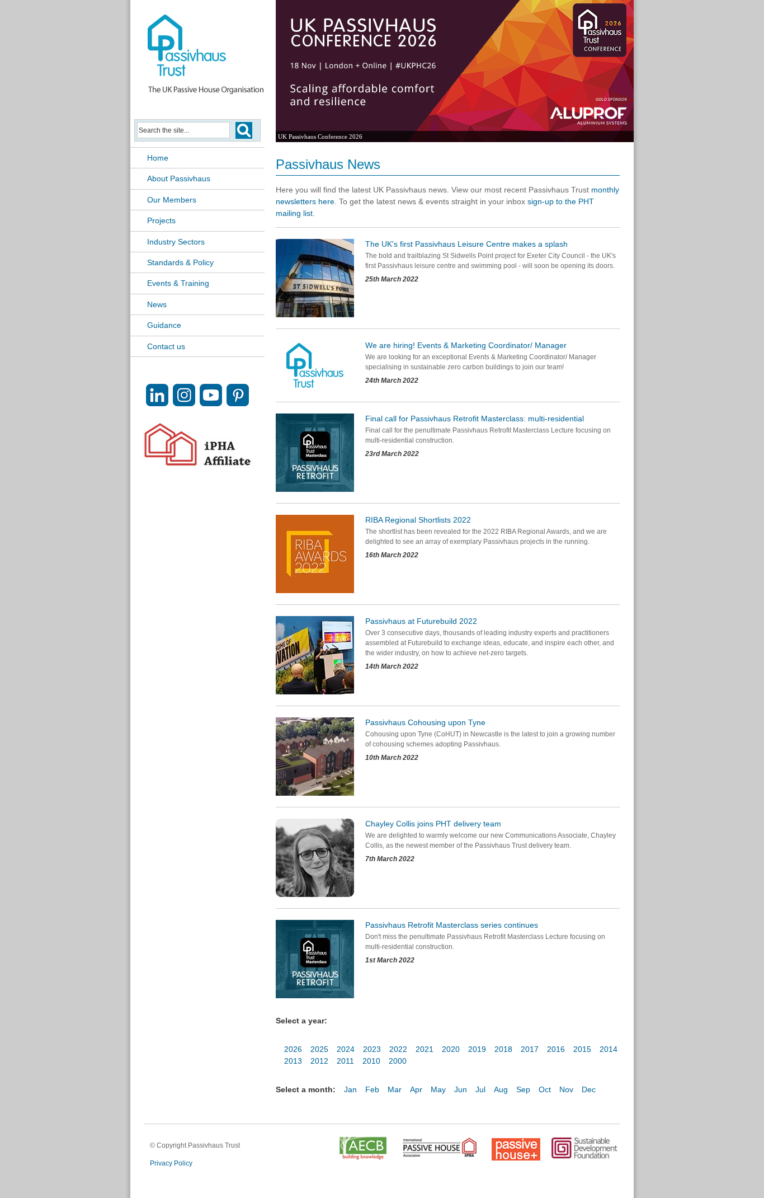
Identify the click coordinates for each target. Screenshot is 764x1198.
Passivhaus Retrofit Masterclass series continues (451, 924)
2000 (398, 1060)
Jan (350, 1089)
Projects (161, 220)
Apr (416, 1089)
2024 (346, 1049)
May (438, 1089)
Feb (372, 1089)
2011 (345, 1060)
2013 (293, 1060)
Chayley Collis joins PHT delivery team (433, 823)
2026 (293, 1049)
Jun (460, 1089)
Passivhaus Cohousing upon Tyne (425, 722)
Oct (545, 1089)
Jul (480, 1089)
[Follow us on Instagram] (184, 403)
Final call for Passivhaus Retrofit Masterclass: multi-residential (474, 418)
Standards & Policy (180, 262)
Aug (501, 1089)
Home (157, 157)
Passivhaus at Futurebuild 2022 (421, 621)
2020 (451, 1049)
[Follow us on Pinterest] (238, 403)
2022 (398, 1049)
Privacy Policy (171, 1163)
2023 (372, 1049)
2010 (371, 1060)
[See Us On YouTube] (211, 403)
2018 (503, 1049)
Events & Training (178, 283)
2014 (608, 1049)
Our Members (171, 199)
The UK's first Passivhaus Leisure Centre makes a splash (466, 243)
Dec (589, 1089)
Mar (395, 1089)
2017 (530, 1049)
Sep (523, 1089)
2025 (319, 1049)
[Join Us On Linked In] (157, 403)
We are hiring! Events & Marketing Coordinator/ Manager (466, 345)
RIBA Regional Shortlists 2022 (418, 519)
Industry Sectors (176, 241)
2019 (477, 1049)
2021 (424, 1049)
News (157, 304)
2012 (319, 1060)
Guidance (164, 325)
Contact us (166, 346)
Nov (566, 1089)
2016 (556, 1049)
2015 (582, 1049)
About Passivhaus (178, 178)
